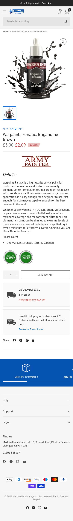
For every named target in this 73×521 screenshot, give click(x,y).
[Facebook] (6, 461)
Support (8, 411)
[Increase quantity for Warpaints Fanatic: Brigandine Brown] (16, 275)
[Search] (65, 21)
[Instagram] (19, 461)
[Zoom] (63, 41)
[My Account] (60, 11)
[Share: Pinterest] (27, 340)
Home (5, 31)
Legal (6, 422)
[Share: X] (20, 340)
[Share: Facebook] (14, 340)
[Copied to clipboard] (33, 340)
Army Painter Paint (13, 128)
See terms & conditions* (31, 329)
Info (5, 400)
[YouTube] (26, 462)
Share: (6, 340)
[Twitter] (13, 461)
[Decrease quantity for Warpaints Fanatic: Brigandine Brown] (6, 275)
